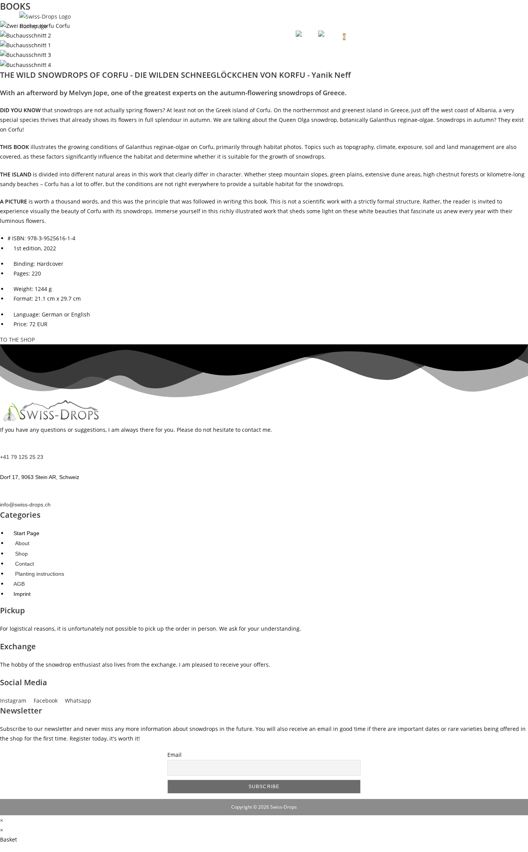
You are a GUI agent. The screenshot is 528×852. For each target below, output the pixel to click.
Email (174, 754)
